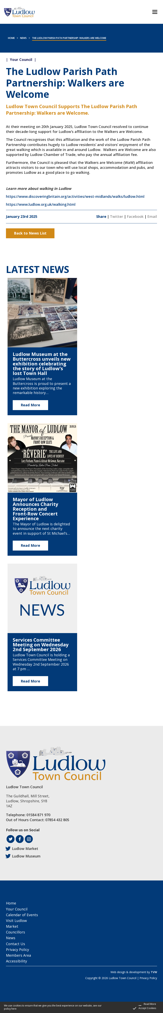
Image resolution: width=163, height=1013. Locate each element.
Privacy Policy (17, 949)
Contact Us (15, 943)
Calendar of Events (22, 914)
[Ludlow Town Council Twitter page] (10, 839)
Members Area (18, 955)
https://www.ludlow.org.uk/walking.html (41, 204)
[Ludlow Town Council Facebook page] (19, 839)
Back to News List (30, 233)
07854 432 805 (57, 819)
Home (11, 38)
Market (12, 926)
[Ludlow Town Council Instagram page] (28, 839)
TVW (154, 972)
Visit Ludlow (16, 920)
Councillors (15, 932)
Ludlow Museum (26, 856)
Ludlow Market (25, 848)
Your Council (16, 909)
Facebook (135, 216)
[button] (155, 12)
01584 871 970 (38, 814)
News (23, 38)
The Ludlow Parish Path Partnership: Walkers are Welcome (69, 38)
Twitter (116, 216)
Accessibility (16, 961)
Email (152, 216)
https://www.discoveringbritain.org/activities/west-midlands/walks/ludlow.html (75, 196)
